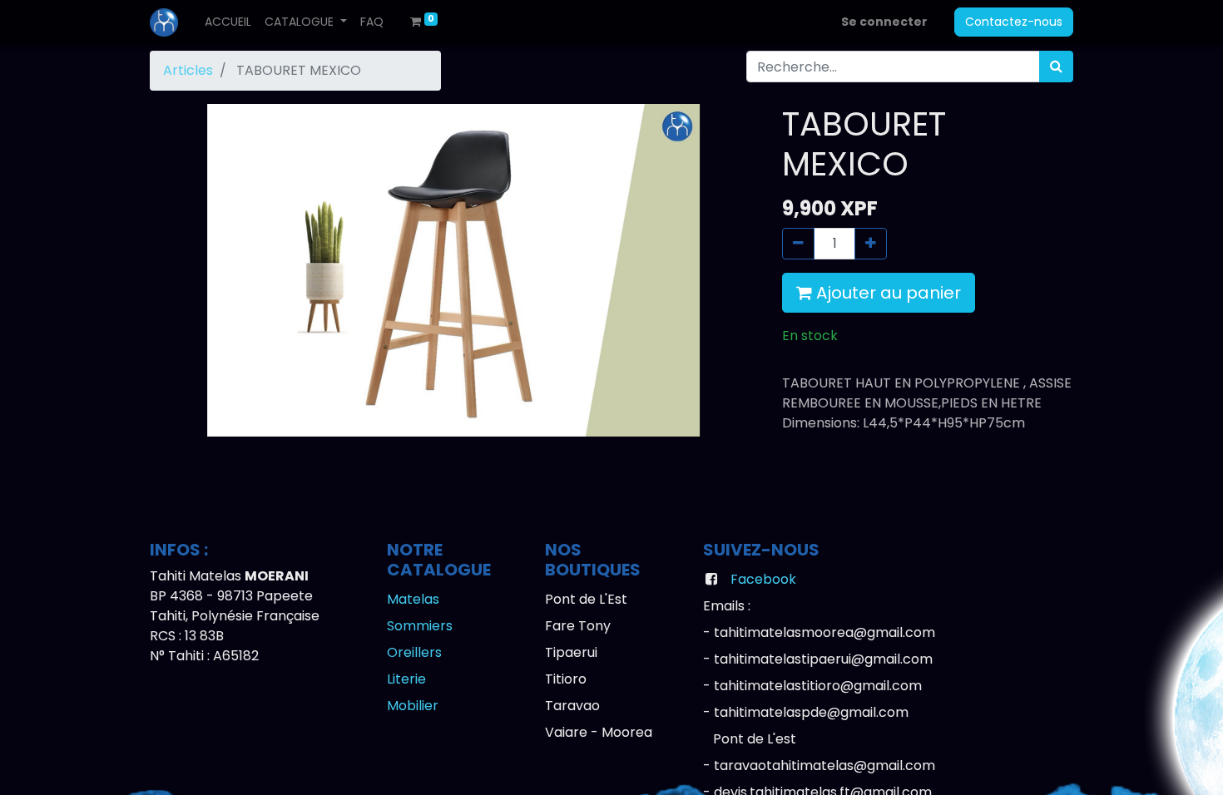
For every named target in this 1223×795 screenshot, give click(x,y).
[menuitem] (228, 22)
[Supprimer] (798, 243)
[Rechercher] (1056, 66)
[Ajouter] (870, 243)
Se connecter (884, 21)
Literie (406, 679)
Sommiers (420, 625)
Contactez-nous (1013, 21)
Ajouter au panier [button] (886, 292)
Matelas (413, 599)
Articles (188, 70)
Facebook (763, 579)
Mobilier (412, 705)
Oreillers (414, 652)
